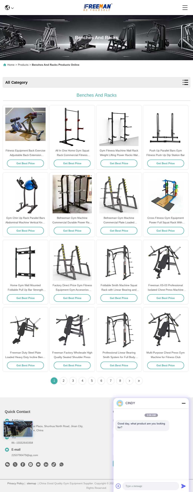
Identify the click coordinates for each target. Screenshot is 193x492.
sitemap (31, 483)
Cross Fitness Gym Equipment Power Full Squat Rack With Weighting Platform (165, 222)
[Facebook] (22, 465)
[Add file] (118, 486)
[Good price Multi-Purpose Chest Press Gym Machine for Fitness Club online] (166, 329)
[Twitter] (15, 465)
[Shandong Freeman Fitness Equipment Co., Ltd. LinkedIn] (46, 465)
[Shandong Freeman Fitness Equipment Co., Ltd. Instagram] (30, 465)
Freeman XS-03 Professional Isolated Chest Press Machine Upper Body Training (165, 290)
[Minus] (183, 403)
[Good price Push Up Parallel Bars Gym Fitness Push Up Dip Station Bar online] (166, 127)
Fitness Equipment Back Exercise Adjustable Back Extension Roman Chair (25, 155)
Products (23, 64)
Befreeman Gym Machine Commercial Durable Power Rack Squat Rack (72, 222)
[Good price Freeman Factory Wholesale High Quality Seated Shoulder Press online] (72, 329)
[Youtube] (38, 465)
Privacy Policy (15, 483)
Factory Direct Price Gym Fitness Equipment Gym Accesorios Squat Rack (72, 290)
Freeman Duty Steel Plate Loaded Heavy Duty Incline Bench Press (25, 357)
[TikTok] (53, 465)
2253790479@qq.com (24, 455)
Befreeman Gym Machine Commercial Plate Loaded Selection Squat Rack (118, 222)
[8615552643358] (61, 465)
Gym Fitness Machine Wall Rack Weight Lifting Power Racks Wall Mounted (119, 155)
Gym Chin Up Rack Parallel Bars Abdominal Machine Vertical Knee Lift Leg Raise (25, 222)
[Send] (184, 486)
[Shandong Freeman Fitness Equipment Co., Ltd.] (98, 7)
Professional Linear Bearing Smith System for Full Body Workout (119, 357)
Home (11, 64)
